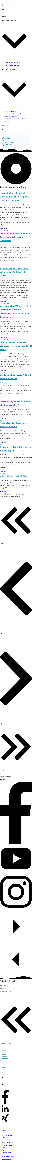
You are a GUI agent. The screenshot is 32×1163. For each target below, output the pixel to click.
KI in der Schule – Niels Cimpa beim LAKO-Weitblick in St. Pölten (14, 272)
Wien (3, 1069)
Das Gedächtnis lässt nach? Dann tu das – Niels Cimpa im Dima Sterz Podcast (14, 197)
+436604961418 (6, 138)
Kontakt (4, 1054)
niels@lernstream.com (8, 142)
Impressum (4, 1056)
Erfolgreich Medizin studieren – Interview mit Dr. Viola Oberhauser (15, 237)
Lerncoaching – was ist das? (13, 476)
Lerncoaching (3, 230)
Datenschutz (5, 1058)
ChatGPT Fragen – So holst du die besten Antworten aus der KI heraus (16, 346)
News (1, 190)
